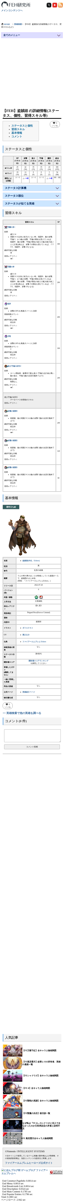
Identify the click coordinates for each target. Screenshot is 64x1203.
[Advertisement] (32, 75)
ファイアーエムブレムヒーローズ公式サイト (29, 1163)
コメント (16, 136)
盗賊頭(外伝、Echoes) (31, 561)
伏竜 (9, 336)
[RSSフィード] (60, 5)
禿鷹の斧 (10, 267)
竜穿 (9, 304)
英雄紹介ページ (28, 692)
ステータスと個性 (22, 125)
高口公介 (26, 635)
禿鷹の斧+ (11, 227)
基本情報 (16, 132)
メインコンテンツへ (12, 10)
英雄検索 (18, 24)
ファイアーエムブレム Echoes (34, 642)
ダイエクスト (27, 628)
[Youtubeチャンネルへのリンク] (54, 5)
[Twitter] (49, 5)
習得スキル (18, 129)
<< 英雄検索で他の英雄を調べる (22, 713)
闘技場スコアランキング (38, 661)
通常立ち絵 (11, 507)
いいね (55, 124)
